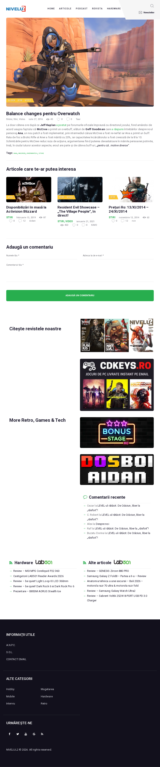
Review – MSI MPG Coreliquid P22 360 (36, 570)
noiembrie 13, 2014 (129, 217)
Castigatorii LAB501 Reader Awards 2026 (38, 576)
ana (15, 153)
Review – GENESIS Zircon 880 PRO (108, 570)
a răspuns (117, 129)
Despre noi (102, 523)
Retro (44, 703)
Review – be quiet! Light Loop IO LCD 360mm (40, 581)
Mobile (10, 696)
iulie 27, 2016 (36, 119)
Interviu (10, 703)
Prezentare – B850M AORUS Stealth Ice (37, 591)
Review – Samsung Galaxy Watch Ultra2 (111, 590)
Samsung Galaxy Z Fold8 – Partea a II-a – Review (116, 576)
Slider (11, 100)
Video (28, 100)
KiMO (94, 225)
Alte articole (99, 563)
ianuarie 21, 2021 (85, 221)
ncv (134, 220)
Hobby (10, 689)
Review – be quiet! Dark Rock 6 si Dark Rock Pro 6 (43, 586)
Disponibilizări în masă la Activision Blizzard (26, 209)
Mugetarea (47, 689)
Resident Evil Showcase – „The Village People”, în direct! (79, 211)
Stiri (20, 100)
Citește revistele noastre (35, 328)
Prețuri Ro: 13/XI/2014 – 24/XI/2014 (129, 209)
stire (41, 153)
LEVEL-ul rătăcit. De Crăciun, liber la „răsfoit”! (122, 528)
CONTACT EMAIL (16, 659)
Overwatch (32, 153)
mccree (21, 153)
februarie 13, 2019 (26, 217)
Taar (78, 119)
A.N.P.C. (10, 645)
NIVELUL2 (12, 749)
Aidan (32, 220)
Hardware (24, 563)
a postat (61, 125)
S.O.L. (9, 652)
